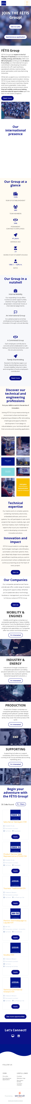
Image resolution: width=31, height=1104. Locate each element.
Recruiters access (20, 1081)
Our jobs (5, 1076)
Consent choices (19, 1084)
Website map (21, 1078)
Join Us (15, 572)
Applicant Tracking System (15, 1100)
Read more (7, 98)
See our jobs (15, 27)
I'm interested (15, 635)
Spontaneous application (15, 37)
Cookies (19, 1076)
